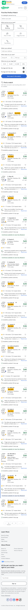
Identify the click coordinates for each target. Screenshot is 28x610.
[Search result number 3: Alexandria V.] (14, 142)
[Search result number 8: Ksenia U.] (14, 248)
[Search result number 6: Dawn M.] (14, 205)
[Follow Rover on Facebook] (7, 599)
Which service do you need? (8, 22)
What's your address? (6, 48)
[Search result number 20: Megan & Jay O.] (14, 509)
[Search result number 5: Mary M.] (14, 184)
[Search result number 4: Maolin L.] (14, 163)
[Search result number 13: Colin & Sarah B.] (14, 355)
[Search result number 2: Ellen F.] (14, 121)
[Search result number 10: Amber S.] (14, 290)
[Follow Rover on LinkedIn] (14, 599)
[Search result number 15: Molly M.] (14, 396)
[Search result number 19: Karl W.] (14, 485)
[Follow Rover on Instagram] (10, 599)
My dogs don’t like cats (7, 68)
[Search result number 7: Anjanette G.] (14, 226)
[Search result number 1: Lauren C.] (14, 100)
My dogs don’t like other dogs (8, 72)
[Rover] (5, 7)
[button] (24, 2)
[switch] (24, 68)
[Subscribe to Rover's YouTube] (17, 599)
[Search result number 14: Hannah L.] (14, 375)
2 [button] (12, 523)
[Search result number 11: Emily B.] (14, 311)
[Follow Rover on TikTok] (20, 599)
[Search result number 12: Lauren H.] (14, 333)
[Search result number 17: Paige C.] (14, 440)
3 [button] (15, 523)
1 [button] (8, 523)
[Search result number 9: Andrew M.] (14, 270)
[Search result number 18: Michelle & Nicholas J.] (14, 462)
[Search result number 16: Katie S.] (14, 418)
